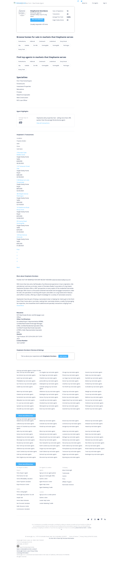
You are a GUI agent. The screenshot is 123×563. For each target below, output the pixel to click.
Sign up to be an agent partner (47, 473)
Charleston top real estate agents (94, 403)
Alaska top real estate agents (47, 420)
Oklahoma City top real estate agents (49, 391)
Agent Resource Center (45, 481)
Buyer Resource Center (23, 484)
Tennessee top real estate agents (71, 451)
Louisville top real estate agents (48, 400)
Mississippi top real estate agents (26, 440)
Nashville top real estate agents (93, 378)
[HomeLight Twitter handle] (88, 519)
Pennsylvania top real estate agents (72, 448)
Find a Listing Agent (22, 492)
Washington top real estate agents (48, 394)
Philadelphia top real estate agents (26, 381)
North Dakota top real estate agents (72, 445)
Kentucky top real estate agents (48, 434)
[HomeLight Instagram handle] (95, 519)
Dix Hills (35, 45)
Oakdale (27, 45)
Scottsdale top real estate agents (94, 386)
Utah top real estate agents (24, 454)
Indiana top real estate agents (70, 431)
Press (63, 479)
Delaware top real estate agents (94, 423)
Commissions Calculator (23, 509)
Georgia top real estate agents (70, 426)
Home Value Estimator (23, 500)
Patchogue (66, 45)
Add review (63, 356)
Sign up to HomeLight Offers (47, 476)
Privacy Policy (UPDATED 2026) (88, 536)
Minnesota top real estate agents (94, 437)
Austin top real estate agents (24, 378)
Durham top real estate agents (93, 409)
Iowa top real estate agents (92, 431)
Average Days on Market (23, 118)
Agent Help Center (44, 484)
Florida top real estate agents (47, 426)
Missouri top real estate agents (47, 440)
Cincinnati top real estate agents (71, 403)
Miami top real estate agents (24, 391)
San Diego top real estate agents (48, 375)
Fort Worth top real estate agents (71, 386)
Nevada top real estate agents (25, 443)
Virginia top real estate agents (70, 454)
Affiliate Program (67, 482)
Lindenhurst (52, 41)
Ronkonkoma (22, 41)
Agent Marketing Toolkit (46, 487)
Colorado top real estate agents (48, 423)
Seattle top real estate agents (25, 386)
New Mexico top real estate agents (94, 443)
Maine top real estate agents (93, 434)
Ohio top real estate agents (92, 445)
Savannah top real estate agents (71, 409)
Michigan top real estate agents (70, 437)
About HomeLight (67, 470)
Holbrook (32, 41)
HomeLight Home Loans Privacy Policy (27, 551)
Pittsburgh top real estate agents (94, 406)
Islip (19, 45)
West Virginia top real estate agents (26, 457)
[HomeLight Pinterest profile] (101, 519)
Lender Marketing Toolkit (46, 503)
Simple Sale (20, 497)
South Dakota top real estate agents (49, 451)
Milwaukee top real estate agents (26, 400)
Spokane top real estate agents (25, 406)
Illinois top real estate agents (47, 431)
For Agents (95, 3)
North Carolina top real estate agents (49, 445)
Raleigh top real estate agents (93, 391)
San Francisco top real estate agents (26, 384)
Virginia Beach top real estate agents (72, 400)
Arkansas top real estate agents (93, 420)
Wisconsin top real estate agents (48, 457)
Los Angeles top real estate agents (48, 372)
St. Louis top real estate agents (25, 403)
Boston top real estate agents (70, 397)
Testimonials (65, 473)
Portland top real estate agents (93, 384)
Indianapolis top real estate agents (48, 384)
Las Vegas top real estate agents (71, 378)
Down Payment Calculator (24, 481)
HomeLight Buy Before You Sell (25, 494)
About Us (84, 3)
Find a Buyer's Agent (22, 473)
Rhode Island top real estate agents (95, 448)
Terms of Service (73, 536)
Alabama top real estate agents (25, 420)
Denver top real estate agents (70, 381)
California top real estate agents (25, 423)
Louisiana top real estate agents (71, 434)
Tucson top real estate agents (93, 394)
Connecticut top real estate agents (71, 423)
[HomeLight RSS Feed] (105, 519)
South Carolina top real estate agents (27, 451)
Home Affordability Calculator (25, 478)
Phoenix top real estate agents (70, 375)
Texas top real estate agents (93, 451)
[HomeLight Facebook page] (91, 519)
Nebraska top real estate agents (94, 440)
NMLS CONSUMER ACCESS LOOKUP (27, 549)
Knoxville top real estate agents (25, 409)
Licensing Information (22, 553)
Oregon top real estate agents (47, 448)
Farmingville (56, 45)
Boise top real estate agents (47, 409)
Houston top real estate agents (93, 372)
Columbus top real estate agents (71, 384)
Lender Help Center (44, 500)
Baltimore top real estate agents (94, 397)
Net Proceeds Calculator (23, 503)
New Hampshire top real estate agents (49, 443)
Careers (64, 476)
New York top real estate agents (25, 372)
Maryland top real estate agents (25, 437)
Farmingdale (45, 45)
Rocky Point (21, 49)
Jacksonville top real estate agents (48, 381)
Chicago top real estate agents (70, 372)
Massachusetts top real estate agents (49, 437)
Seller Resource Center (23, 506)
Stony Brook (63, 41)
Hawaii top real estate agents (93, 426)
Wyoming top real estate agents (71, 457)
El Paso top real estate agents (70, 394)
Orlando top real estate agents (25, 394)
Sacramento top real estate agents (26, 397)
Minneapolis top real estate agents (48, 406)
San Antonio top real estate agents (26, 375)
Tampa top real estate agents (70, 391)
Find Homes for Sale (22, 476)
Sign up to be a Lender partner (47, 494)
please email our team (80, 527)
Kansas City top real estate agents (48, 397)
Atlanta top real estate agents (93, 381)
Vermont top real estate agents (47, 454)
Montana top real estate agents (71, 440)
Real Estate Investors (68, 484)
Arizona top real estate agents (70, 420)
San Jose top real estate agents (93, 400)
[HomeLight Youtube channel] (98, 519)
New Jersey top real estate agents (71, 443)
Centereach (42, 41)
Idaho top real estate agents (24, 431)
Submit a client (43, 478)
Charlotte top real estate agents (48, 378)
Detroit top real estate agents (70, 406)
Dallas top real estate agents (93, 375)
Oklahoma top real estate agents (26, 448)
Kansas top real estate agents (25, 434)
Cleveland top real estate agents (48, 403)
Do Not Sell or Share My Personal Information (61, 538)
